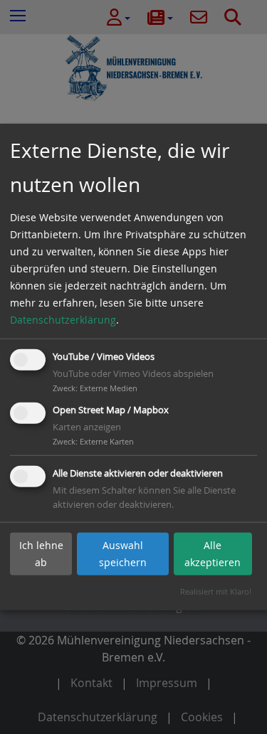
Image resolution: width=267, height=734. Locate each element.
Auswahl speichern (123, 553)
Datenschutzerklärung (63, 319)
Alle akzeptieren (212, 553)
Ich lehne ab (41, 553)
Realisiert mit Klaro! (215, 591)
